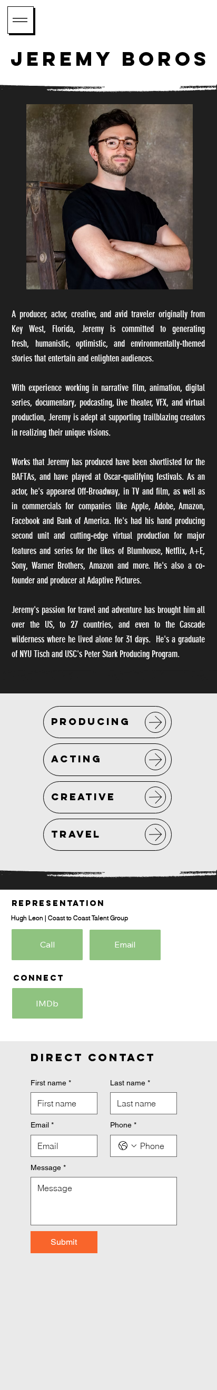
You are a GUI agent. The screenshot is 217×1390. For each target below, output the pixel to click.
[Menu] (20, 20)
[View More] (155, 722)
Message (48, 1167)
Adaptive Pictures (113, 580)
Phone (123, 1125)
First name (51, 1083)
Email (42, 1125)
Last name (130, 1083)
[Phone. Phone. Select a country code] (127, 1146)
